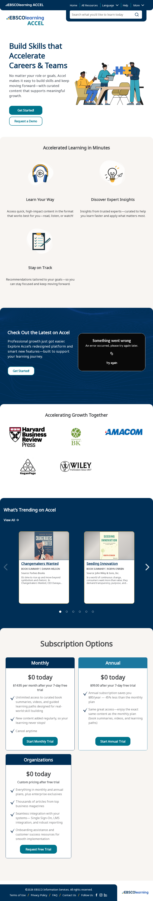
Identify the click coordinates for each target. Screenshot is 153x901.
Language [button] (108, 5)
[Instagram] (101, 895)
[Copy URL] (112, 354)
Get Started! (26, 110)
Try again (111, 363)
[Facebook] (96, 895)
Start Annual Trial (113, 741)
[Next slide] (147, 567)
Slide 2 (67, 612)
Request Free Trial (38, 849)
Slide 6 (93, 612)
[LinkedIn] (105, 895)
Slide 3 (73, 612)
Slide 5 (86, 612)
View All (9, 520)
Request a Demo (25, 121)
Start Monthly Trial (40, 741)
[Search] (137, 14)
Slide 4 (80, 612)
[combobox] (138, 5)
